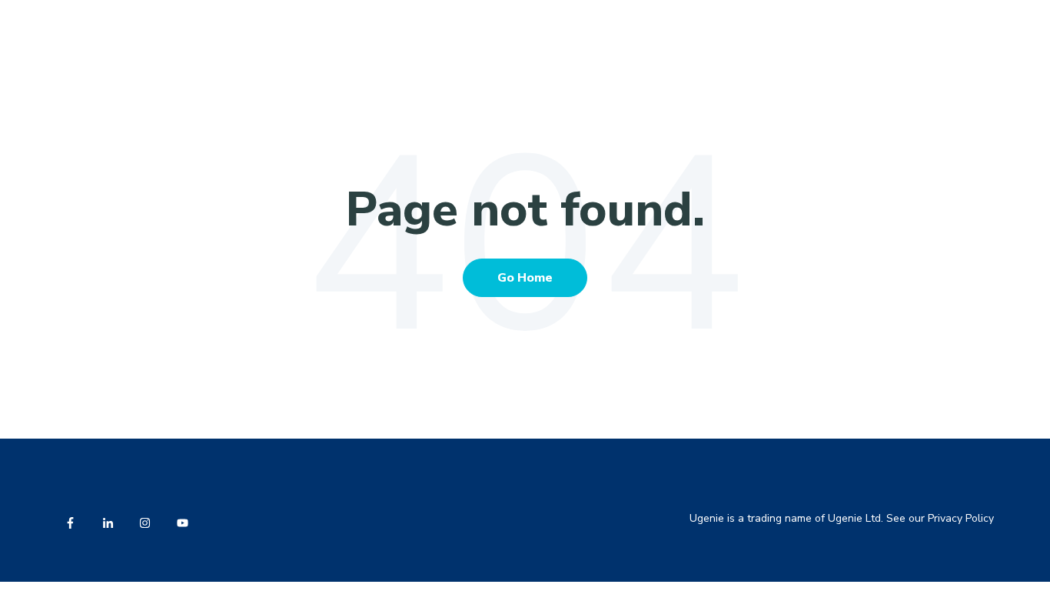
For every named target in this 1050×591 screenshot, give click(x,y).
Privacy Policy (961, 518)
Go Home (525, 277)
